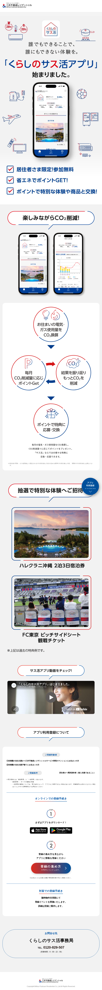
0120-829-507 (53, 947)
